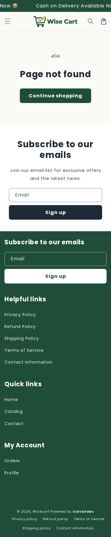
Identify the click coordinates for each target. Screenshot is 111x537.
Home (11, 400)
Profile (11, 473)
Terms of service (89, 519)
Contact (14, 424)
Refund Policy (20, 327)
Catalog (13, 411)
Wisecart (41, 511)
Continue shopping (55, 95)
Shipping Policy (21, 338)
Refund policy (55, 519)
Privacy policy (25, 519)
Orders (12, 461)
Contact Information (28, 362)
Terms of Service (24, 350)
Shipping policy (36, 528)
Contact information (75, 528)
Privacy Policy (20, 315)
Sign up (55, 212)
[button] (7, 21)
